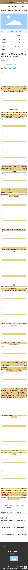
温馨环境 (4, 39)
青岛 (12, 568)
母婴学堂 (4, 42)
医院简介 (4, 35)
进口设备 (17, 39)
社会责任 (4, 46)
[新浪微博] (2, 68)
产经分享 (17, 42)
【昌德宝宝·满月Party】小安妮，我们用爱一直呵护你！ (12, 512)
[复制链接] (15, 68)
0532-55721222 (23, 2)
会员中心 (17, 46)
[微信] (5, 68)
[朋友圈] (7, 68)
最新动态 (12, 31)
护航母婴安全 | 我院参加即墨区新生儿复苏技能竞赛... (14, 520)
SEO (15, 568)
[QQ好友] (10, 68)
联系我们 (4, 50)
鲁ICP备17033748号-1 (21, 568)
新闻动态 (17, 35)
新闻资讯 (6, 31)
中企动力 (9, 568)
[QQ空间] (13, 68)
